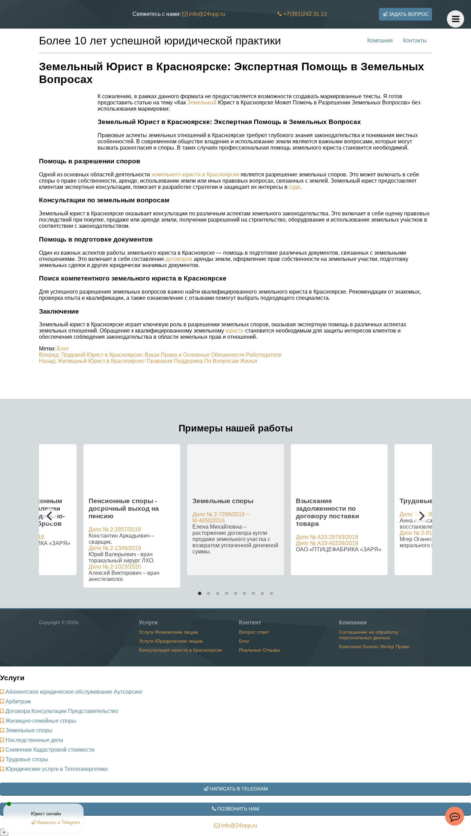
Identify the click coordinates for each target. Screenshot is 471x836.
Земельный (202, 102)
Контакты (415, 40)
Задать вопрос (408, 14)
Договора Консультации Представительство (62, 711)
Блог (63, 348)
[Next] (421, 515)
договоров (179, 259)
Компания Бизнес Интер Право (374, 646)
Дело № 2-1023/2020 (115, 567)
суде (294, 187)
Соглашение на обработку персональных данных (369, 634)
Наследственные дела (34, 740)
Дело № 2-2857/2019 (115, 529)
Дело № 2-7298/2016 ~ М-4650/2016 (220, 517)
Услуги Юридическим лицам (171, 641)
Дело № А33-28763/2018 (327, 537)
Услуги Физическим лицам (168, 632)
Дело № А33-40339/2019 (327, 543)
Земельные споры (29, 730)
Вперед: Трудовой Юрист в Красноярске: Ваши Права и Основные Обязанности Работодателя (160, 355)
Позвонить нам (237, 809)
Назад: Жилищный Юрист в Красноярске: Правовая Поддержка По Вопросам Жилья (148, 361)
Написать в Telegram (238, 789)
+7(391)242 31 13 (304, 14)
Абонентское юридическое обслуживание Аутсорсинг (74, 692)
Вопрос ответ (254, 632)
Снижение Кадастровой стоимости (50, 750)
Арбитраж (18, 701)
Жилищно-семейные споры (41, 721)
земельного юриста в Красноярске (195, 174)
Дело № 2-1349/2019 (115, 548)
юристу (235, 331)
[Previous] (50, 515)
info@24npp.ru (206, 14)
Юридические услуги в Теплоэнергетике (57, 769)
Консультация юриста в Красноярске (180, 650)
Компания (380, 40)
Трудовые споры (27, 759)
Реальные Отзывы (259, 650)
